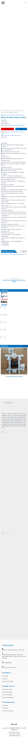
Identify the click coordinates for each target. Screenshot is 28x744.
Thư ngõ (5, 678)
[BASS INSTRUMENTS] (14, 293)
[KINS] (6, 302)
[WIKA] (14, 332)
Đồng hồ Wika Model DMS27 (14, 135)
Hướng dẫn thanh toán (15, 735)
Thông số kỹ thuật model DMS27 (16, 125)
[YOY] (6, 340)
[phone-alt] (7, 129)
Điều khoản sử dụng (14, 732)
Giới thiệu (5, 676)
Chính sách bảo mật (15, 734)
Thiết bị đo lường (9, 110)
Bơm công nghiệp (7, 692)
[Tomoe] (6, 325)
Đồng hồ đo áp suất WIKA (7, 115)
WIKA (5, 137)
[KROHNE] (14, 305)
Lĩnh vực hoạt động (8, 681)
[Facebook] (12, 724)
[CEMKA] (6, 296)
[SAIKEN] (14, 317)
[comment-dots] (21, 129)
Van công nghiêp (7, 694)
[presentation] (24, 346)
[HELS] (14, 299)
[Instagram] (16, 724)
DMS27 (5, 135)
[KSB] (6, 310)
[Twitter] (14, 724)
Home (2, 110)
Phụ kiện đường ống (8, 697)
